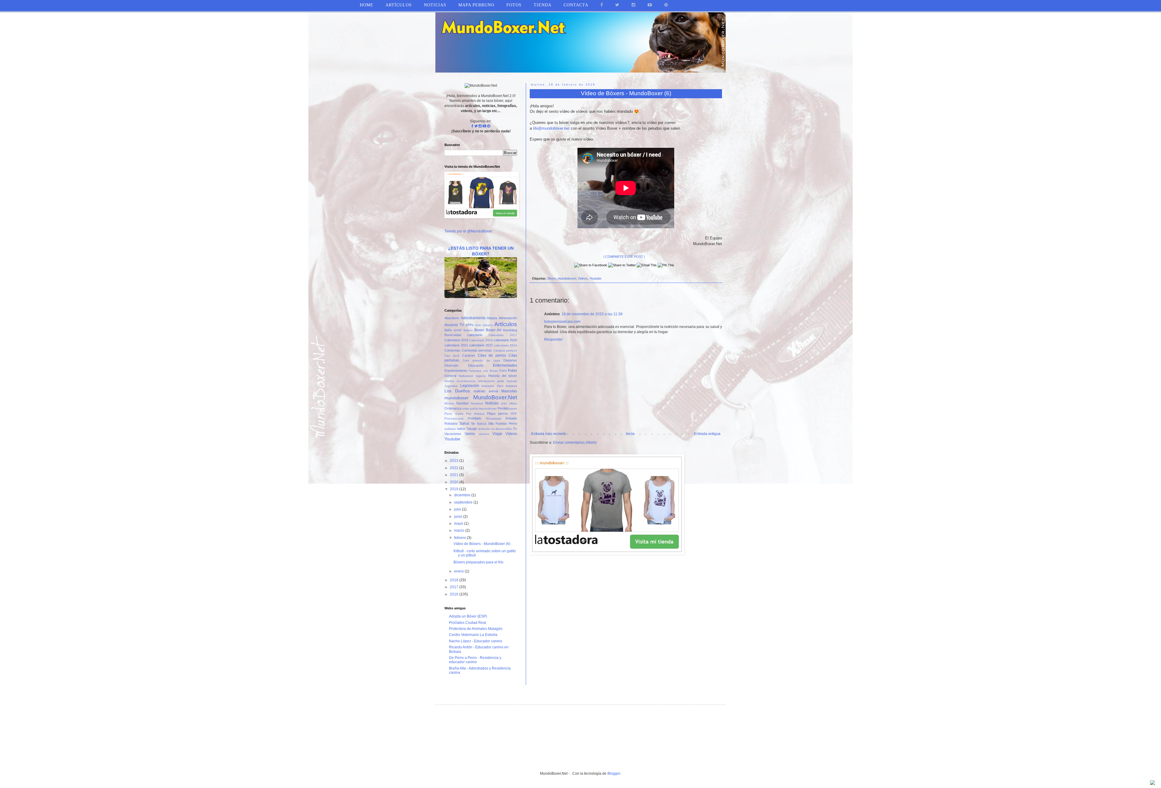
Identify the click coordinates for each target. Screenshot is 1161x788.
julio (458, 509)
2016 (454, 594)
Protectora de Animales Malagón (475, 629)
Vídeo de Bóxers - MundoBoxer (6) (482, 544)
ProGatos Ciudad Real (467, 623)
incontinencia (466, 381)
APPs (470, 325)
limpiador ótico (492, 386)
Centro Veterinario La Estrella (473, 635)
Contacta (576, 5)
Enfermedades (505, 365)
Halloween (466, 376)
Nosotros (476, 403)
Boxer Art (494, 330)
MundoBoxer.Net (495, 397)
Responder (553, 339)
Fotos (512, 370)
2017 (454, 587)
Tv (515, 428)
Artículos (505, 324)
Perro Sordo (453, 413)
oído (504, 403)
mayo (459, 523)
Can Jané (452, 355)
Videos (583, 278)
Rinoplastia (493, 418)
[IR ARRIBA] (1152, 783)
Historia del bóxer (502, 376)
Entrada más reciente (548, 434)
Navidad (462, 403)
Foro (502, 370)
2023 (454, 461)
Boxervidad (452, 335)
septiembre (463, 502)
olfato (513, 403)
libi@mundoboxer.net (551, 128)
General (450, 376)
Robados (451, 423)
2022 (454, 468)
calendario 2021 (456, 345)
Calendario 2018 (456, 340)
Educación (475, 365)
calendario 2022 (481, 345)
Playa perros (497, 413)
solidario (450, 428)
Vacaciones (452, 434)
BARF (458, 330)
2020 (454, 482)
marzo (459, 530)
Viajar (497, 434)
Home (366, 5)
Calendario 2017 (503, 335)
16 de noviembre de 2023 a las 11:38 (592, 314)
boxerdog (510, 330)
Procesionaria (453, 418)
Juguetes (450, 386)
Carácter (468, 355)
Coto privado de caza (481, 360)
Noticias (435, 5)
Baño (448, 330)
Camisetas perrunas (477, 350)
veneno (484, 434)
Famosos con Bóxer (483, 370)
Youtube (595, 278)
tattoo (461, 428)
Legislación (469, 386)
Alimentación (508, 318)
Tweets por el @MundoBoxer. (468, 231)
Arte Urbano (484, 325)
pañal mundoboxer (483, 408)
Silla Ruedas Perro (502, 423)
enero (459, 571)
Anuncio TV (454, 325)
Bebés (468, 330)
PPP (514, 413)
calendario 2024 (505, 345)
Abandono (451, 318)
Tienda (542, 5)
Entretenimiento (455, 370)
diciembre (462, 495)
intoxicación (486, 381)
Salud (464, 423)
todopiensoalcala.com (562, 321)
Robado (511, 418)
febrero (460, 538)
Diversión (451, 365)
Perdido (503, 408)
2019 (454, 489)
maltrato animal (485, 391)
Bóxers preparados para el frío (478, 562)
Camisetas (452, 350)
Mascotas (509, 391)
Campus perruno (505, 350)
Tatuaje (471, 428)
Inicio (630, 434)
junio (458, 516)
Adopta (492, 318)
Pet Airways (475, 413)
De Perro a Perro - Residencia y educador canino (475, 660)
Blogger (613, 773)
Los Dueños (457, 390)
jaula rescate (507, 381)
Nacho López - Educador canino (475, 641)
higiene (481, 376)
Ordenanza (452, 408)
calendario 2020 (505, 340)
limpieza (511, 386)
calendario (474, 335)
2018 (454, 580)
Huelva (449, 381)
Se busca (478, 423)
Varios (470, 434)
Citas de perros (492, 355)
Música (449, 403)
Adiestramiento (473, 318)
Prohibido (474, 418)
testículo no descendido (495, 428)
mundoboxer (567, 278)
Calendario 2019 (481, 340)
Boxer (552, 278)
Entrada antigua (707, 434)
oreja (465, 408)
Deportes (510, 360)
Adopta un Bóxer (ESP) (468, 616)
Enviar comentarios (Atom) (575, 442)
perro (513, 408)
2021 (454, 475)
